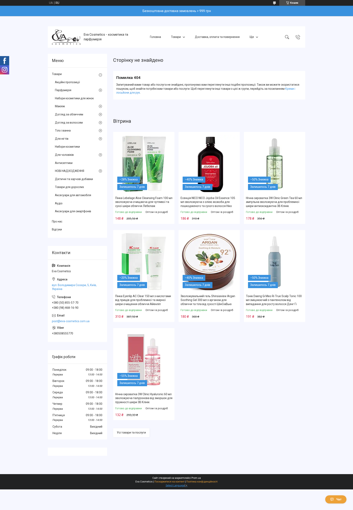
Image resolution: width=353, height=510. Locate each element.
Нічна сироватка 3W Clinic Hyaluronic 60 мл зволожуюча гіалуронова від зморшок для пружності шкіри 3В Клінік (143, 398)
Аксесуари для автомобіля (73, 195)
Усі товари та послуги (131, 432)
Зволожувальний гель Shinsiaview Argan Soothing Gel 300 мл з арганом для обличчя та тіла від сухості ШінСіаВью (208, 300)
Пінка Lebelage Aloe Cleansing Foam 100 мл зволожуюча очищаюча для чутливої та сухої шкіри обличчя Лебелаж (143, 202)
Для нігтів (61, 138)
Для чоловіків (64, 154)
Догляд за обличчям (69, 114)
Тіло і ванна (63, 130)
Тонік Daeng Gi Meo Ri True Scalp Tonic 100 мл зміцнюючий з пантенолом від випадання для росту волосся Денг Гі (274, 300)
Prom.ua (196, 478)
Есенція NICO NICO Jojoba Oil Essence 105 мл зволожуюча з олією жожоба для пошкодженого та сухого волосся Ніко (208, 202)
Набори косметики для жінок (74, 98)
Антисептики (64, 163)
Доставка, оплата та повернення (217, 37)
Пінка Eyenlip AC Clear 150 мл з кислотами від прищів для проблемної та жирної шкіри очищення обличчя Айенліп (143, 300)
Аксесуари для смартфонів (73, 211)
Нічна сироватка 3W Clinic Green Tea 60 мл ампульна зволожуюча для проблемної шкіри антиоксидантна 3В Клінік (274, 202)
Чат (339, 499)
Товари (176, 37)
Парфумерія (63, 90)
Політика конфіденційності (202, 481)
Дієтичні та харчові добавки (74, 179)
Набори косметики (67, 146)
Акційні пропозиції (67, 82)
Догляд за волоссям (69, 122)
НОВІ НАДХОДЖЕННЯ (69, 171)
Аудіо (59, 203)
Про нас (57, 221)
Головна (155, 37)
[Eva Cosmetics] (66, 37)
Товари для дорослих (69, 187)
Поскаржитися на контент (169, 481)
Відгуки (57, 229)
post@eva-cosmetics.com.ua (70, 321)
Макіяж (60, 106)
